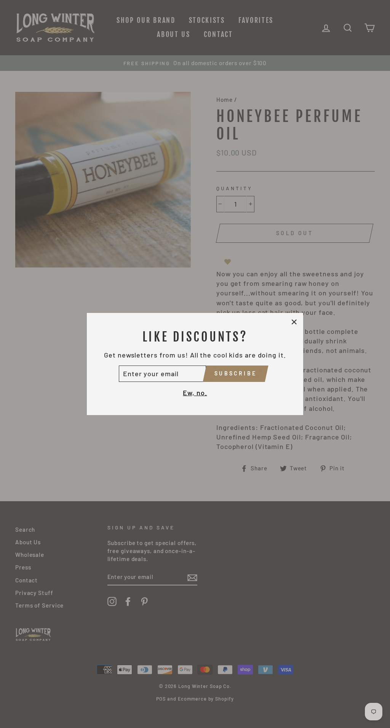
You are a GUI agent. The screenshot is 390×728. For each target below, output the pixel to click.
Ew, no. (195, 392)
